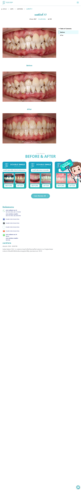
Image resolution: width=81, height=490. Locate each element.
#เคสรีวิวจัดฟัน (42, 19)
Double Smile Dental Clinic (12, 219)
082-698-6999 (17, 216)
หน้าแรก (5, 9)
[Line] (4, 235)
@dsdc (7, 236)
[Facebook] (4, 219)
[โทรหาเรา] (4, 210)
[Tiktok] (4, 223)
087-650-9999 (9, 212)
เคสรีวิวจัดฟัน (20, 9)
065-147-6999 (17, 212)
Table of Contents (66, 29)
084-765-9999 (9, 216)
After (61, 35)
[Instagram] (4, 227)
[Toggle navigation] (77, 2)
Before (62, 32)
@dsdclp (8, 240)
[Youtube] (4, 231)
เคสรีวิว (11, 9)
